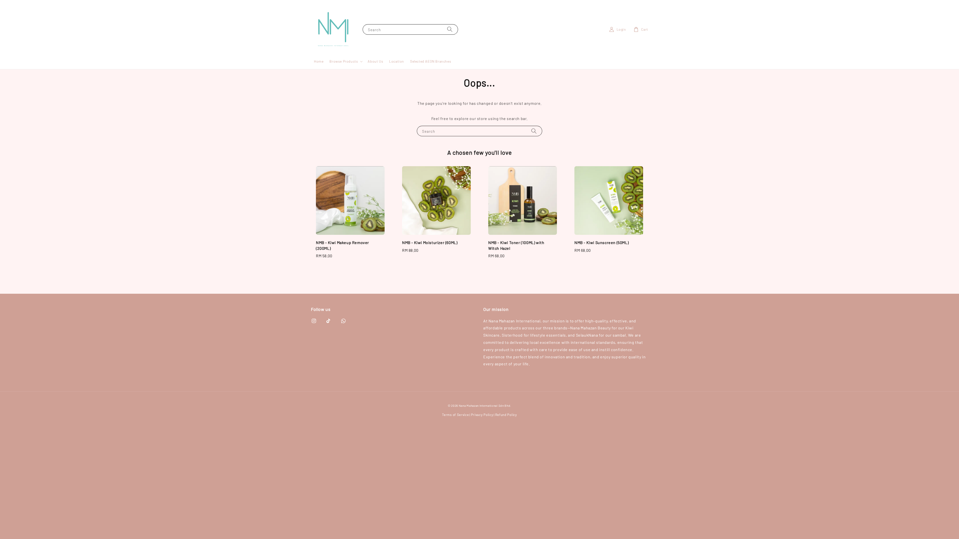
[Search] (450, 29)
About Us (375, 61)
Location (396, 61)
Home (318, 61)
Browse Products (343, 61)
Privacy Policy (482, 415)
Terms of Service (455, 415)
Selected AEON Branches (430, 61)
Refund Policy (506, 415)
